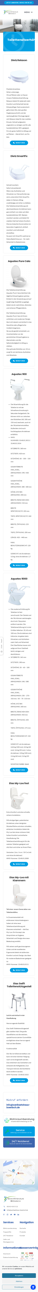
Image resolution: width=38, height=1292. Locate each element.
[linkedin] (18, 1214)
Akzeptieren (19, 1275)
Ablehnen (19, 1281)
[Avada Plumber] (10, 10)
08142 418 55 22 (12, 1206)
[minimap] (19, 1161)
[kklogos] (27, 1253)
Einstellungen (19, 1287)
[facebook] (4, 1214)
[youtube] (14, 1214)
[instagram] (7, 1214)
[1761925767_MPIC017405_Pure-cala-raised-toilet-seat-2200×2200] (19, 264)
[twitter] (11, 1214)
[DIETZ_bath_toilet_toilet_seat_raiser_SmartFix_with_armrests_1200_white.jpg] (19, 159)
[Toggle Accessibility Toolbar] (33, 1287)
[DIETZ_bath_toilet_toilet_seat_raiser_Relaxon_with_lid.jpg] (19, 64)
